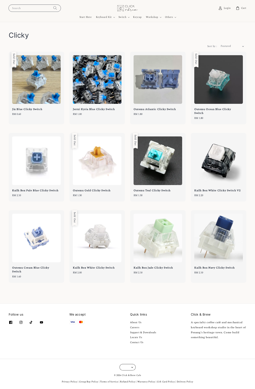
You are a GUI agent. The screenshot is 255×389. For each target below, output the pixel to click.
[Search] (55, 8)
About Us (136, 322)
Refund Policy (127, 381)
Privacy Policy (69, 381)
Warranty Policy (146, 381)
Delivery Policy (185, 381)
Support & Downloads (143, 332)
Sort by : (212, 46)
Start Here (85, 17)
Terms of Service (109, 381)
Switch (122, 17)
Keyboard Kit (104, 17)
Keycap (137, 17)
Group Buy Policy (88, 381)
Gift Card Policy (166, 381)
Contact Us (136, 342)
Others (169, 17)
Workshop (152, 17)
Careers (134, 327)
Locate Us (136, 337)
